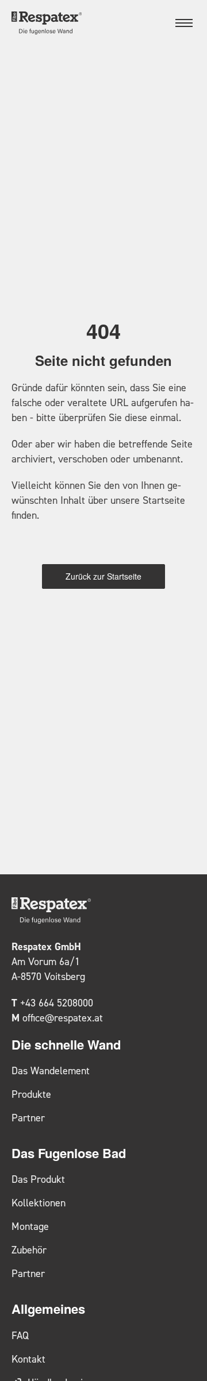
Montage (30, 1226)
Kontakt (28, 1359)
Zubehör (29, 1250)
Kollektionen (39, 1203)
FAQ (20, 1335)
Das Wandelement (51, 1070)
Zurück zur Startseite (103, 576)
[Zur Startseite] (47, 22)
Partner (28, 1118)
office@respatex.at (62, 1018)
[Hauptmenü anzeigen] (183, 22)
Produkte (31, 1094)
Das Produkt (38, 1179)
